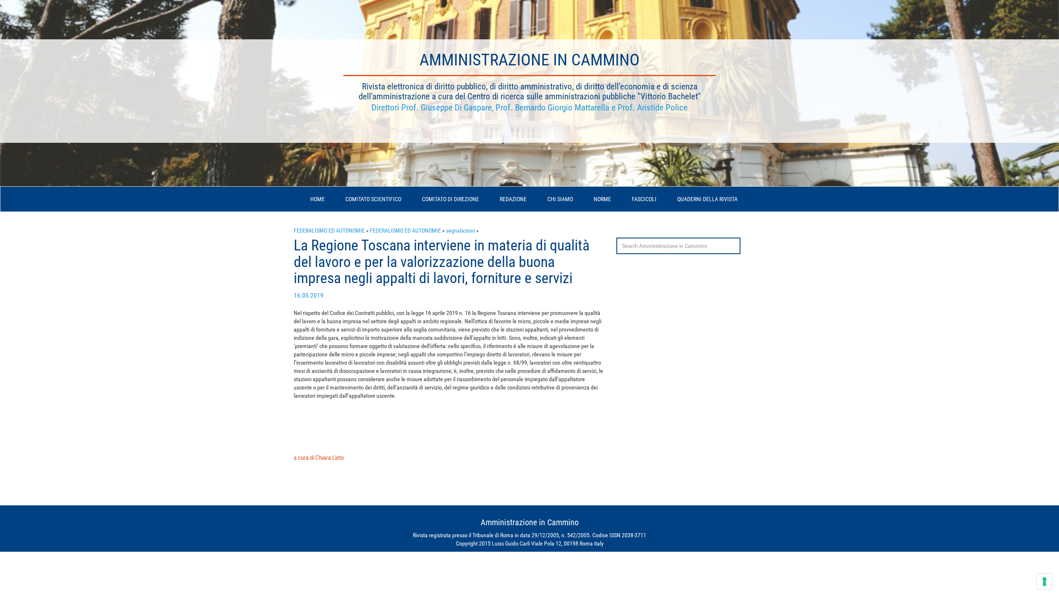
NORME (602, 199)
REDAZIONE (513, 199)
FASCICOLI (644, 199)
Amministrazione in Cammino (529, 60)
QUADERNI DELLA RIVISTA (707, 199)
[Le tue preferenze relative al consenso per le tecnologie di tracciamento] (1044, 581)
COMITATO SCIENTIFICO (373, 199)
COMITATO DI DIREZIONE (450, 199)
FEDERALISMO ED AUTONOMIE (329, 230)
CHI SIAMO (560, 199)
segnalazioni (460, 230)
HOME (317, 199)
